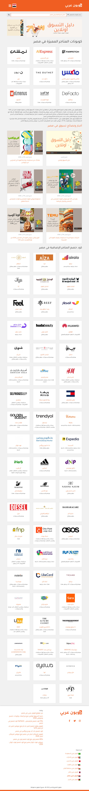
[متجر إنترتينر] (44, 371)
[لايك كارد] (44, 575)
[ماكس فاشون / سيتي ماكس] (70, 73)
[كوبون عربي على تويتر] (75, 721)
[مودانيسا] (18, 575)
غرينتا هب (44, 559)
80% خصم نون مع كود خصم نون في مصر (28, 739)
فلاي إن (18, 672)
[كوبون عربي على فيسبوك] (69, 721)
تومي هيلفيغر (71, 400)
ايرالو (70, 264)
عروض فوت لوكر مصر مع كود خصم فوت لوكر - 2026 (26, 743)
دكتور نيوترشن (70, 468)
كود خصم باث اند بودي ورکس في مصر (29, 731)
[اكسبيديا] (70, 439)
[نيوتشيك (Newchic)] (70, 643)
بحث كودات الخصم (75, 15)
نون (18, 79)
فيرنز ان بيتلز (18, 536)
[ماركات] (44, 689)
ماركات (44, 695)
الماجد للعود (70, 286)
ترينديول (44, 423)
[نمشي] (18, 52)
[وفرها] (70, 416)
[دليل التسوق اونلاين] (64, 143)
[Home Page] (71, 713)
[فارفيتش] (70, 52)
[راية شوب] (70, 553)
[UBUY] (18, 621)
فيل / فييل (18, 309)
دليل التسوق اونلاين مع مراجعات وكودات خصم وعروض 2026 (26, 717)
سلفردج (18, 400)
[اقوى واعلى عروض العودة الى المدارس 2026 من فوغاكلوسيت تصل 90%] (25, 220)
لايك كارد (44, 582)
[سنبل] (70, 348)
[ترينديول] (44, 416)
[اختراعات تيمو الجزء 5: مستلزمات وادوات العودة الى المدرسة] (64, 220)
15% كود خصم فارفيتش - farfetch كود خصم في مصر (25, 722)
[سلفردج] (18, 394)
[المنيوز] (18, 93)
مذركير (18, 559)
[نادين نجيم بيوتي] (70, 484)
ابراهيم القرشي (44, 513)
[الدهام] (18, 257)
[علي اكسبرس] (44, 52)
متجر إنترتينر (44, 377)
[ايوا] (44, 666)
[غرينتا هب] (44, 553)
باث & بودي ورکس (44, 445)
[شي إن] (18, 348)
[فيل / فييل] (18, 303)
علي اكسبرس (44, 58)
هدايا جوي (71, 695)
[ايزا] (44, 257)
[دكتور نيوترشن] (70, 462)
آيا (18, 286)
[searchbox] (38, 15)
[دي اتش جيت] (44, 643)
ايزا (44, 264)
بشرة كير (70, 513)
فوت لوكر (18, 445)
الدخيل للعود (44, 286)
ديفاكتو (70, 100)
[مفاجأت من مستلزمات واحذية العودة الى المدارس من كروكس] (25, 143)
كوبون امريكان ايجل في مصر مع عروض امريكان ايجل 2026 (26, 735)
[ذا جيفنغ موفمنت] (70, 621)
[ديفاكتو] (70, 93)
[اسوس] (70, 530)
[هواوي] (70, 325)
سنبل (70, 355)
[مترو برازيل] (44, 598)
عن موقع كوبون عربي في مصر (32, 713)
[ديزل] (18, 507)
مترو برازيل (44, 604)
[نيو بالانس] (44, 484)
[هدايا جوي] (70, 689)
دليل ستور (18, 332)
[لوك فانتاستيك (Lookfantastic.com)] (18, 643)
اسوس (70, 536)
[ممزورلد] (18, 598)
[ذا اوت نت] (44, 73)
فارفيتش (70, 58)
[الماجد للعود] (70, 280)
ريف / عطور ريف (44, 309)
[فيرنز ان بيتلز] (18, 530)
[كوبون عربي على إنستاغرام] (80, 721)
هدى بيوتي (44, 332)
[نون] (18, 73)
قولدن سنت (18, 423)
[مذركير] (18, 553)
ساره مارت (71, 604)
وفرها (70, 423)
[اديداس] (44, 462)
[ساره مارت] (70, 598)
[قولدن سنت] (18, 416)
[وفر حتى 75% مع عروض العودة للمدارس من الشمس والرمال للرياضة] (64, 181)
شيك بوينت (44, 536)
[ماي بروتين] (70, 666)
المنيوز (18, 100)
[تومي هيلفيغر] (70, 394)
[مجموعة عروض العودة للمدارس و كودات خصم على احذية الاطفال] (25, 181)
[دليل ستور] (18, 325)
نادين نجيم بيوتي (70, 491)
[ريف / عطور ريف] (44, 303)
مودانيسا (18, 582)
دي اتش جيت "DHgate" (44, 650)
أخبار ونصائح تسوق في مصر (65, 126)
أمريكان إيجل (18, 377)
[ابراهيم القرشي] (44, 507)
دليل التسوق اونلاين (64, 160)
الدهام (18, 264)
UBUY (18, 627)
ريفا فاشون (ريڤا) (44, 400)
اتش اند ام (71, 377)
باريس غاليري (44, 355)
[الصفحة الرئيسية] (73, 6)
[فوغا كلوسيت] (44, 93)
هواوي (71, 332)
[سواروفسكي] (18, 484)
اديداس (44, 468)
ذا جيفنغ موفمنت (70, 627)
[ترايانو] (70, 575)
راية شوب (70, 559)
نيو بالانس (44, 491)
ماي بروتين (70, 672)
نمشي (18, 58)
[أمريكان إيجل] (18, 371)
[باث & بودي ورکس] (44, 439)
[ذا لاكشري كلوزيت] (44, 621)
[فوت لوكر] (18, 439)
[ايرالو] (70, 257)
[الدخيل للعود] (44, 280)
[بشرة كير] (70, 507)
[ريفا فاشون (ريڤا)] (44, 394)
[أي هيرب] (18, 462)
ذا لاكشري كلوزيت (44, 627)
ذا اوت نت (44, 79)
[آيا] (18, 280)
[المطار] (70, 303)
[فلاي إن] (18, 666)
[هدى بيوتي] (44, 325)
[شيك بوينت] (44, 530)
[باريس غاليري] (44, 348)
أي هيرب (18, 468)
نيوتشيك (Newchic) (70, 650)
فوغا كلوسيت (44, 100)
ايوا (44, 672)
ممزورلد (18, 604)
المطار (71, 309)
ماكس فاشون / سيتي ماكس (70, 79)
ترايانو (70, 582)
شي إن (18, 355)
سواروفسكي (18, 491)
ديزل (18, 513)
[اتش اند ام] (70, 371)
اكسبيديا (70, 445)
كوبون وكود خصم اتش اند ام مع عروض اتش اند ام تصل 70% (26, 727)
